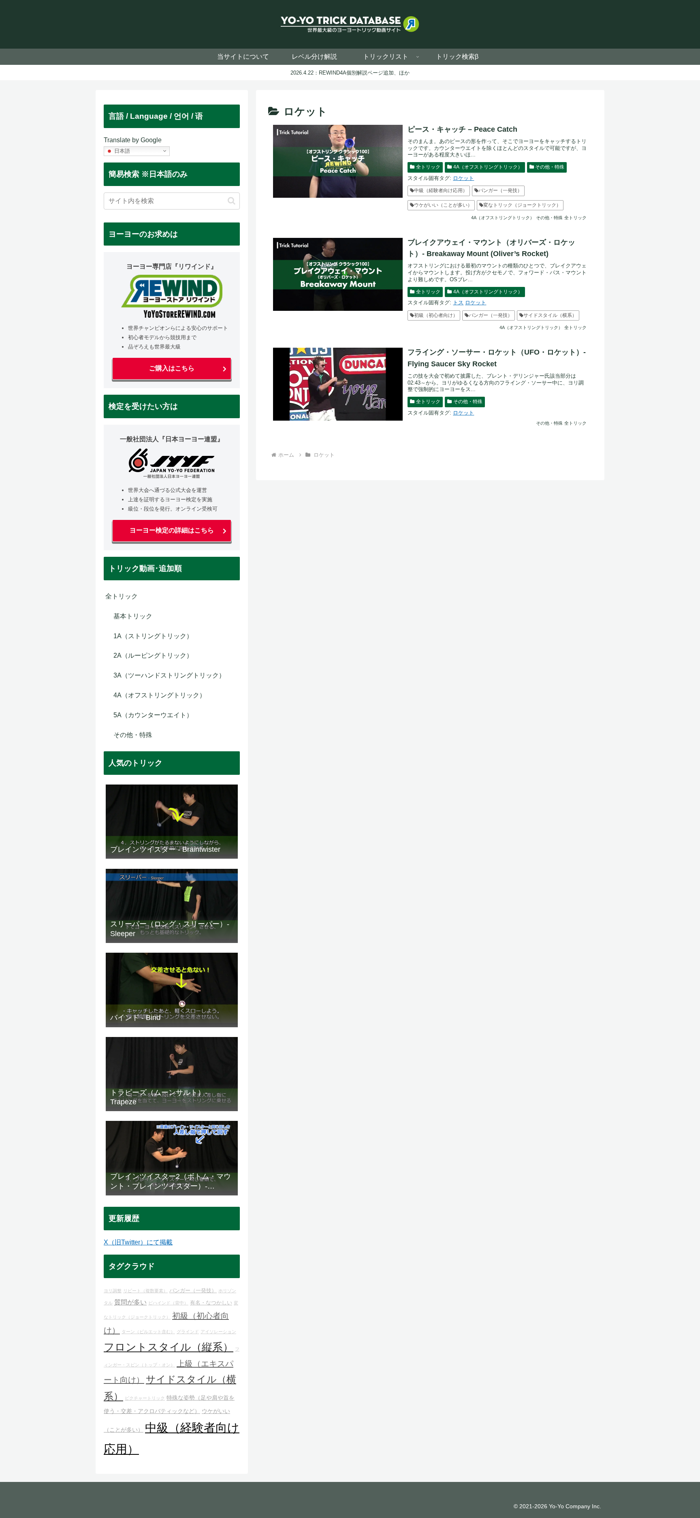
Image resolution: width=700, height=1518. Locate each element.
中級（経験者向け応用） (440, 190)
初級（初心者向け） (436, 315)
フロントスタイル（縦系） (168, 1347)
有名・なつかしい (211, 1303)
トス (458, 302)
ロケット (463, 178)
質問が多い (130, 1302)
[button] (231, 200)
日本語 (121, 151)
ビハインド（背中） (168, 1302)
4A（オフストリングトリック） (488, 167)
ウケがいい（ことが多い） (443, 205)
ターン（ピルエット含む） (148, 1331)
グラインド (188, 1331)
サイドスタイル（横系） (550, 315)
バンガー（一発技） (500, 190)
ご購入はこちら (171, 368)
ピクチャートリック (145, 1398)
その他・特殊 (549, 167)
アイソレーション (218, 1331)
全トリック (428, 167)
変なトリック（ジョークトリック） (522, 205)
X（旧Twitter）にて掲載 (138, 1242)
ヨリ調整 (113, 1290)
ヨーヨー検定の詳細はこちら (172, 530)
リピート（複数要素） (145, 1290)
